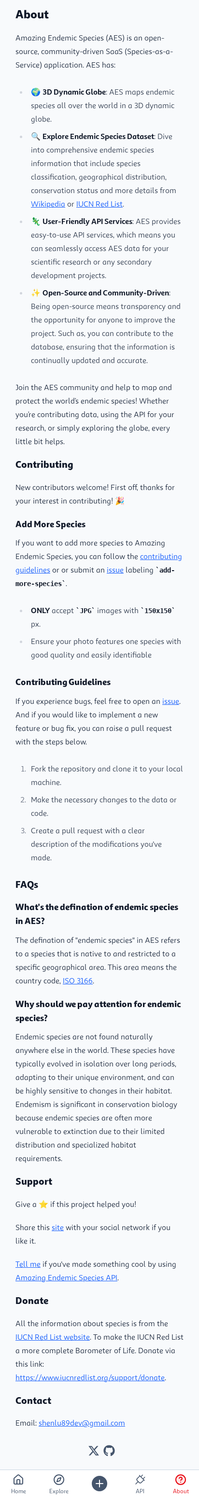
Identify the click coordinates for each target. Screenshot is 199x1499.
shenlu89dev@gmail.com (82, 1423)
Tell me (28, 1264)
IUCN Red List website (52, 1337)
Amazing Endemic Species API (66, 1277)
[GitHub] (109, 1451)
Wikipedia (48, 204)
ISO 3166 (78, 980)
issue (115, 569)
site (58, 1227)
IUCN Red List (99, 204)
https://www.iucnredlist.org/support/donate (90, 1377)
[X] (94, 1451)
